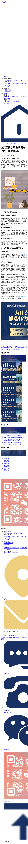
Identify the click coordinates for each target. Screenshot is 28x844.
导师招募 (6, 93)
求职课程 (6, 86)
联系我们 (16, 101)
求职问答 (9, 98)
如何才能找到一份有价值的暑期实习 (14, 437)
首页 (5, 77)
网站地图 (15, 637)
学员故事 (6, 90)
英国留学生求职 (5, 155)
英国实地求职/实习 (9, 83)
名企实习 (22, 80)
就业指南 (6, 96)
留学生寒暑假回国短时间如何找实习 (14, 440)
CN (1, 2)
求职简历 (11, 96)
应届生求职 (7, 465)
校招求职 (6, 461)
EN (4, 2)
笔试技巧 (16, 96)
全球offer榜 (7, 91)
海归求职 (6, 460)
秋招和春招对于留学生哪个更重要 (13, 444)
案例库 (11, 90)
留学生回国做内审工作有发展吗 (12, 439)
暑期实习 (6, 470)
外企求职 (6, 458)
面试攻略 (22, 96)
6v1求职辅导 (16, 80)
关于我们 (6, 101)
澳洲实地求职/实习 (19, 83)
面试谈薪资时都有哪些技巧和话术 (13, 442)
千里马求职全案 (8, 80)
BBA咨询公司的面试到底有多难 (12, 436)
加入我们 (11, 101)
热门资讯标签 (21, 637)
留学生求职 (13, 155)
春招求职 (6, 463)
